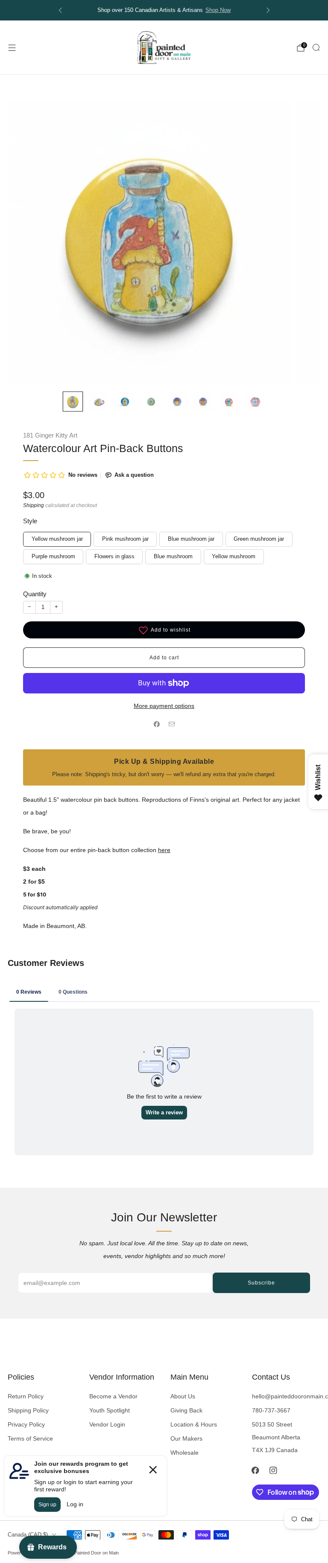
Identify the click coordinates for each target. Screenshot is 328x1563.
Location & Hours (193, 1424)
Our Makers (186, 1438)
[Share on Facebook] (156, 724)
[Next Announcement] (268, 10)
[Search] (316, 47)
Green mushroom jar (259, 539)
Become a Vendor (113, 1396)
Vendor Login (107, 1424)
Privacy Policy (26, 1424)
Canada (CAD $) (28, 1535)
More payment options (164, 705)
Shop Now (218, 10)
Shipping (33, 505)
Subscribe (261, 1283)
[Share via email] (171, 724)
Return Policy (26, 1396)
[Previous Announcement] (60, 10)
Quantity (35, 593)
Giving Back (186, 1410)
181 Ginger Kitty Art (50, 435)
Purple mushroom (53, 557)
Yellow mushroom (233, 557)
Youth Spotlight (109, 1410)
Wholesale (184, 1452)
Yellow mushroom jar (57, 539)
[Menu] (12, 47)
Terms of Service (30, 1438)
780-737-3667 (271, 1410)
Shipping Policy (28, 1410)
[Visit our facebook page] (255, 1470)
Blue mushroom (173, 557)
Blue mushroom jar (191, 539)
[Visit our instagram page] (273, 1470)
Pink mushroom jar (125, 539)
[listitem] (164, 10)
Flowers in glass (114, 557)
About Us (182, 1396)
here (164, 850)
